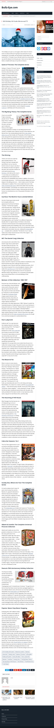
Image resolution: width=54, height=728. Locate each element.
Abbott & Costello (19, 651)
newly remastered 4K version (9, 185)
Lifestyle (22, 13)
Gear (16, 13)
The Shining (20, 661)
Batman (27, 651)
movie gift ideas (16, 656)
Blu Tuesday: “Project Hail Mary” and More (30, 698)
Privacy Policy (4, 719)
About (3, 713)
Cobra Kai (4, 654)
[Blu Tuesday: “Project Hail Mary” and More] (30, 693)
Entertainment (6, 13)
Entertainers (39, 62)
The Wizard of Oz (29, 661)
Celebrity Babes (40, 60)
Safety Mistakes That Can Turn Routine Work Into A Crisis (15, 1)
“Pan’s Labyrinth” (16, 330)
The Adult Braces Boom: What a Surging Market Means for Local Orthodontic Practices (43, 100)
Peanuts (4, 659)
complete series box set (26, 99)
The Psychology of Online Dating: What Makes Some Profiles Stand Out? (44, 94)
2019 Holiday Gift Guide (8, 651)
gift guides (29, 654)
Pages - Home (39, 58)
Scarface (10, 659)
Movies (32, 24)
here (50, 126)
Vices (27, 13)
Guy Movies (39, 65)
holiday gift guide (6, 656)
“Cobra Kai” (10, 466)
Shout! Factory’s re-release (20, 642)
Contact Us (4, 716)
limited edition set (10, 508)
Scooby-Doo (17, 659)
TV (34, 24)
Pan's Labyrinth (25, 656)
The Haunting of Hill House (9, 661)
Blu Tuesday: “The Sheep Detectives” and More (6, 698)
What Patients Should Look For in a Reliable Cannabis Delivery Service (44, 111)
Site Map (3, 721)
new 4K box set (11, 269)
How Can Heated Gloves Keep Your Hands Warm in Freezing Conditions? (44, 76)
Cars (13, 13)
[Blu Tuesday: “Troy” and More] (18, 693)
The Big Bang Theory (26, 659)
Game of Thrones (20, 654)
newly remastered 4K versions (21, 314)
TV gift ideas (5, 664)
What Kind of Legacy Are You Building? (44, 107)
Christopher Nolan (12, 294)
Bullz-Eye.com (10, 7)
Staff (4, 24)
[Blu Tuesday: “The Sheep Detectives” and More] (6, 693)
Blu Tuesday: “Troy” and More (43, 115)
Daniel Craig (12, 654)
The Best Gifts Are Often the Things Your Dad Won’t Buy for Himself (44, 81)
